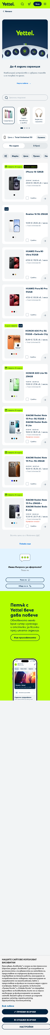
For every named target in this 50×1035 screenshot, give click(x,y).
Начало (8, 11)
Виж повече (8, 1006)
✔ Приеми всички (25, 1011)
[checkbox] (27, 198)
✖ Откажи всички (25, 1019)
